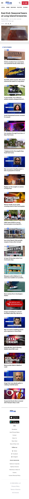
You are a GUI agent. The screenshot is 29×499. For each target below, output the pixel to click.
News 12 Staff (4, 19)
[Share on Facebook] (6, 23)
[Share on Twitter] (8, 23)
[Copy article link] (10, 23)
